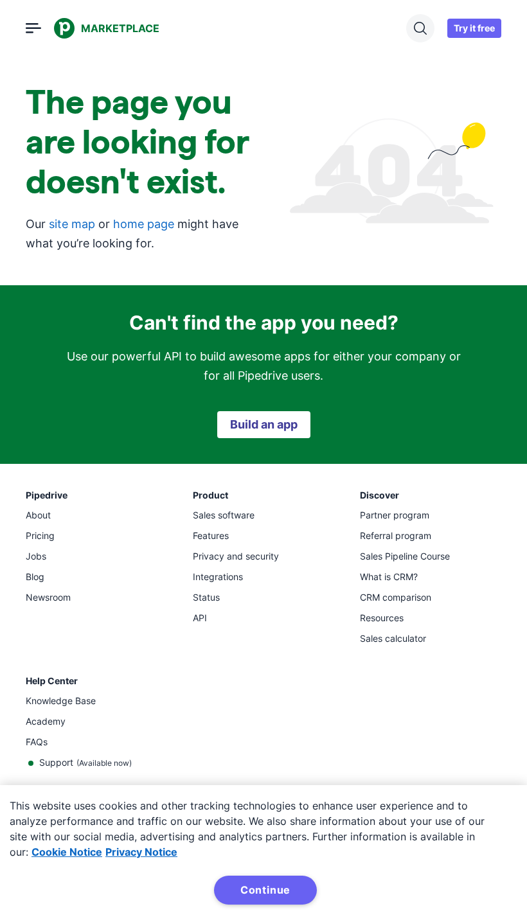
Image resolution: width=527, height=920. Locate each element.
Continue (265, 889)
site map (72, 224)
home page (143, 224)
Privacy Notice (141, 851)
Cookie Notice (66, 851)
